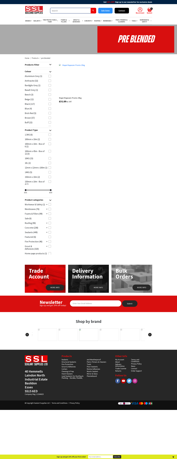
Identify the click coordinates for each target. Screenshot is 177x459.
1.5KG (29, 134)
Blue (28, 108)
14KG (28, 172)
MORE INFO (55, 287)
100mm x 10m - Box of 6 (35, 145)
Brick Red (30, 113)
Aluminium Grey (33, 76)
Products (35, 58)
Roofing (97, 21)
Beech (29, 94)
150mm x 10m (32, 177)
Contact (122, 10)
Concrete (88, 21)
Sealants (36, 21)
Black (30, 104)
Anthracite (31, 80)
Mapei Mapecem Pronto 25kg (70, 98)
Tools (134, 21)
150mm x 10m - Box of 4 (35, 182)
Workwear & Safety (144, 21)
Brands (28, 21)
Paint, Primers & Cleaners (121, 21)
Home (27, 58)
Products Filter (32, 64)
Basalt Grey (31, 90)
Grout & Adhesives (76, 21)
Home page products (36, 253)
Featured (30, 237)
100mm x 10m (32, 139)
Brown (30, 118)
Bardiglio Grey (32, 85)
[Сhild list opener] (47, 204)
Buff (28, 122)
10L (28, 163)
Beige (29, 99)
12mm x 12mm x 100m (36, 167)
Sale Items (105, 10)
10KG (29, 158)
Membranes (107, 21)
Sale (28, 218)
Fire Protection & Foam (50, 21)
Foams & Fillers (64, 21)
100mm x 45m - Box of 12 (35, 152)
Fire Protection (33, 241)
